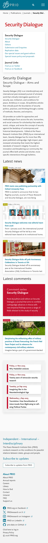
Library (5, 486)
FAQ (5, 498)
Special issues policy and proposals (19, 57)
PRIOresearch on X (15, 512)
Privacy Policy (8, 533)
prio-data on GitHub (15, 525)
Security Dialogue (12, 39)
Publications (16, 13)
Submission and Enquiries (16, 48)
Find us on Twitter (12, 66)
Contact (6, 492)
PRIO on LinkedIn (14, 521)
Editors (8, 45)
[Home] (10, 5)
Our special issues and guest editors (20, 54)
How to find (8, 489)
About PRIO (8, 478)
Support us (7, 501)
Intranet (6, 495)
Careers (6, 484)
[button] (43, 5)
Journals (27, 13)
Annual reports (9, 481)
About (7, 42)
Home (5, 13)
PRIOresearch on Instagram (19, 517)
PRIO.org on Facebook (16, 508)
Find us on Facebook (13, 69)
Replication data (11, 51)
